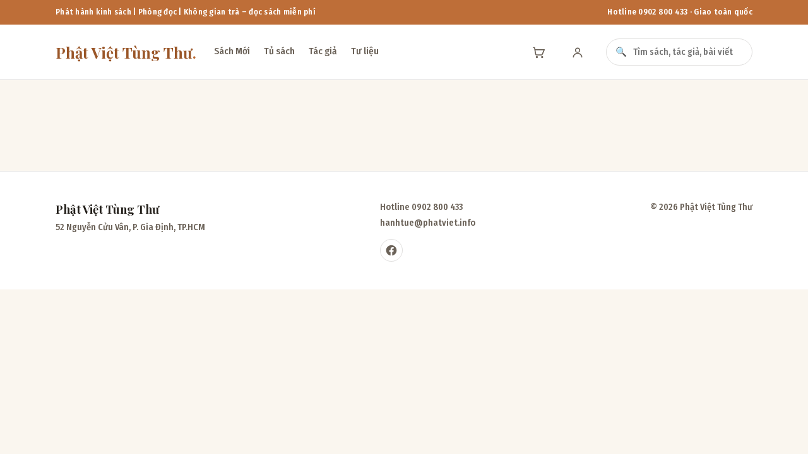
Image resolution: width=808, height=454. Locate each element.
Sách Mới (232, 51)
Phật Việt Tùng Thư (126, 52)
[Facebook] (391, 250)
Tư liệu (365, 51)
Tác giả (323, 51)
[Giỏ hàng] (538, 52)
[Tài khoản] (577, 52)
